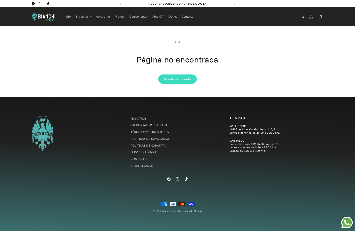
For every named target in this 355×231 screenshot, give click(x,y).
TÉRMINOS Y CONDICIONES (150, 132)
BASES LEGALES (142, 165)
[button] (83, 16)
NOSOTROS (139, 118)
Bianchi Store (169, 211)
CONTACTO (139, 158)
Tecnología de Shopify (190, 211)
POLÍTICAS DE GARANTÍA (148, 145)
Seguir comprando (177, 79)
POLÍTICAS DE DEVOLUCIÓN (150, 138)
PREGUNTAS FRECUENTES (149, 125)
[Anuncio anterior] (120, 3)
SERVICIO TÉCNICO (144, 152)
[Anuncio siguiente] (235, 3)
